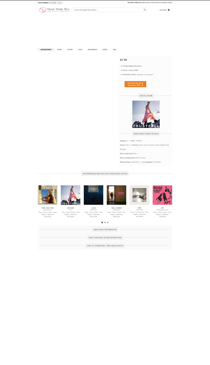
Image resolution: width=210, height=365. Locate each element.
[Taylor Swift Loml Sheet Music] (139, 195)
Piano (59, 49)
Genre (104, 49)
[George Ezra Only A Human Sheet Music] (116, 195)
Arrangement (46, 49)
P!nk (134, 153)
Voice (80, 49)
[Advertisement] (105, 31)
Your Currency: (44, 3)
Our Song (141, 158)
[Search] (145, 10)
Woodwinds (92, 49)
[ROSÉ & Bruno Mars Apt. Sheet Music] (162, 195)
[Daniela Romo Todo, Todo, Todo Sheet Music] (47, 195)
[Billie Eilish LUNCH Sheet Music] (93, 195)
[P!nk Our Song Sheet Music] (70, 195)
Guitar (70, 49)
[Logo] (54, 10)
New (114, 49)
